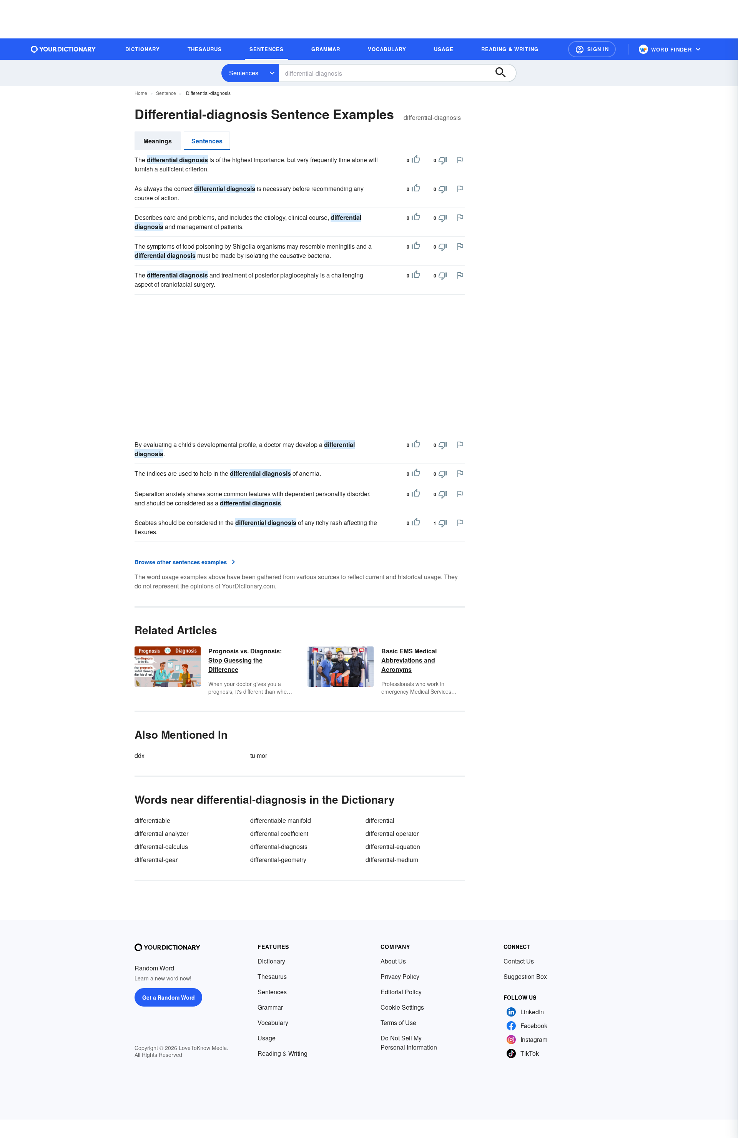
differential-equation (393, 846)
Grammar (270, 1007)
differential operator (392, 833)
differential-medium (392, 859)
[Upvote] (416, 160)
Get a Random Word (168, 997)
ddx (140, 755)
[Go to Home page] (63, 49)
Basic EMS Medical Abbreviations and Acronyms (409, 660)
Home (141, 93)
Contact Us (519, 961)
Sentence (166, 93)
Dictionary (271, 961)
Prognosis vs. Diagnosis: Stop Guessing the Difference (245, 660)
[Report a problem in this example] (460, 159)
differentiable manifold (280, 820)
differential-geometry (278, 859)
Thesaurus (272, 976)
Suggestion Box (525, 976)
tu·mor (258, 755)
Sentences (243, 72)
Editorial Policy (401, 991)
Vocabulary (273, 1022)
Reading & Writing (283, 1053)
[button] (592, 49)
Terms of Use (398, 1022)
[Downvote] (442, 160)
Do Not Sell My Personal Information (409, 1042)
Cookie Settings (402, 1007)
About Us (393, 961)
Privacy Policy (400, 976)
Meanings (157, 140)
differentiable (152, 820)
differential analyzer (161, 833)
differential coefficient (279, 833)
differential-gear (156, 859)
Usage (267, 1037)
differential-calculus (161, 846)
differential (380, 820)
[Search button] (504, 73)
